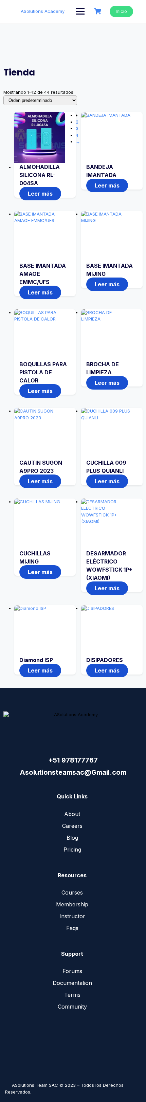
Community (72, 1006)
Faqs (72, 928)
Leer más (40, 193)
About (72, 814)
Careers (72, 825)
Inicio (121, 11)
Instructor (72, 916)
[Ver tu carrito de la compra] (98, 11)
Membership (72, 904)
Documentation (72, 982)
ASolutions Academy (43, 11)
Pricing (72, 849)
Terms (72, 994)
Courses (72, 892)
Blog (72, 837)
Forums (72, 971)
